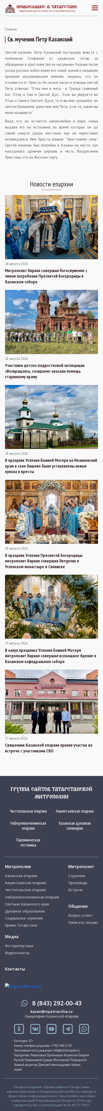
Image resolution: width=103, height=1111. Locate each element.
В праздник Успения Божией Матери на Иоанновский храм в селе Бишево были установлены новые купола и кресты (51, 466)
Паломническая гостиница (28, 842)
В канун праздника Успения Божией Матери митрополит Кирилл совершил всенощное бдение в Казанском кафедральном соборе (50, 655)
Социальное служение (24, 918)
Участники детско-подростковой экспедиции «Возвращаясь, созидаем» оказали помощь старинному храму (44, 371)
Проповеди (77, 883)
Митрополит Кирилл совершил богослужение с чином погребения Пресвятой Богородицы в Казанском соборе (46, 276)
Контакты (15, 969)
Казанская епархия (21, 876)
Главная (11, 29)
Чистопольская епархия (28, 811)
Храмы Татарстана (21, 925)
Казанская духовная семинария (75, 825)
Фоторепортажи (19, 946)
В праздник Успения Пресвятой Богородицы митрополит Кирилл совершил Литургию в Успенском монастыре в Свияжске (43, 561)
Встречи (75, 890)
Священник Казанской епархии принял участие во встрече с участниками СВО (48, 748)
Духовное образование (25, 911)
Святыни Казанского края (27, 904)
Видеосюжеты (17, 953)
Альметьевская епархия (75, 811)
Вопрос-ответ (80, 915)
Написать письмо (83, 922)
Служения (76, 876)
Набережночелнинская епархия (28, 825)
